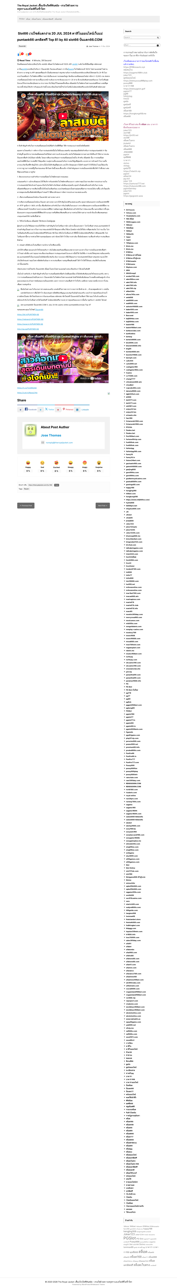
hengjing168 (131, 491)
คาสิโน (128, 1046)
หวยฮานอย (130, 1185)
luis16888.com (132, 581)
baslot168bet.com (133, 328)
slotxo (126, 163)
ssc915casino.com (133, 898)
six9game (130, 853)
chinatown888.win (134, 382)
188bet (129, 231)
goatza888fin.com (133, 481)
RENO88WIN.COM (133, 783)
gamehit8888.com (134, 466)
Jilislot (129, 515)
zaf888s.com (131, 1031)
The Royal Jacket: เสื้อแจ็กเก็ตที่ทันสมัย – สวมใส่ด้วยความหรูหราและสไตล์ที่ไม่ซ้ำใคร (95, 1282)
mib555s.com (131, 623)
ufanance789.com (133, 974)
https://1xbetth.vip (131, 171)
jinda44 (127, 143)
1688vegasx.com (133, 222)
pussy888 (127, 83)
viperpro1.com (132, 1001)
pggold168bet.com (134, 705)
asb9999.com (132, 300)
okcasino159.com (133, 663)
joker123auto (131, 527)
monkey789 (131, 632)
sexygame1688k (133, 838)
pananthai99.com (133, 675)
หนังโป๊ (128, 1179)
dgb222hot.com (132, 394)
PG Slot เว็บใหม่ (132, 690)
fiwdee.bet (130, 430)
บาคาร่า (127, 160)
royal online (131, 795)
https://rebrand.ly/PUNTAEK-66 (30, 319)
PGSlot (22, 19)
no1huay (129, 657)
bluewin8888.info (133, 346)
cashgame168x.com (134, 370)
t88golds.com (132, 910)
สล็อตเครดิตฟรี (47, 19)
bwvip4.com (131, 358)
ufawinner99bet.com (135, 980)
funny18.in (130, 457)
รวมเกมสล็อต (131, 1109)
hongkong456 (132, 497)
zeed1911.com (132, 1037)
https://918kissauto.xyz (134, 67)
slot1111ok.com (132, 871)
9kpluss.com (131, 267)
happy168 (130, 488)
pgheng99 (130, 708)
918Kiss (129, 252)
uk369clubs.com (133, 983)
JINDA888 (128, 152)
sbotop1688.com (133, 826)
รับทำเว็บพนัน (131, 1113)
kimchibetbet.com (133, 539)
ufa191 (128, 943)
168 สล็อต (130, 219)
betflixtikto (130, 334)
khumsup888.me (133, 536)
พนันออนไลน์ (131, 1094)
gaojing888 (131, 469)
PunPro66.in (131, 756)
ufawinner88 (131, 977)
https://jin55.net (130, 135)
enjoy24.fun (131, 409)
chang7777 (130, 379)
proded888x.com (133, 750)
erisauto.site (131, 415)
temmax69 (130, 916)
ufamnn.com (131, 968)
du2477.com (131, 400)
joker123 (127, 75)
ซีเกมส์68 (129, 1061)
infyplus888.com (133, 509)
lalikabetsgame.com (134, 548)
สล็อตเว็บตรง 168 (132, 1164)
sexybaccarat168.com (135, 835)
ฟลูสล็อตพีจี (130, 1106)
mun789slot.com (133, 645)
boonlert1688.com (133, 355)
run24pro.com (132, 799)
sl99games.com (132, 859)
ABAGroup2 (131, 273)
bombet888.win (132, 352)
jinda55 (148, 1232)
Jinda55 (129, 518)
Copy (56, 485)
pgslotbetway (129, 188)
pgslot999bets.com (134, 729)
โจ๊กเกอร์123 (131, 1212)
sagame (129, 805)
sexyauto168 (131, 832)
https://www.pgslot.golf (134, 89)
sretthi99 (130, 895)
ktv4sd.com (131, 545)
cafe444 (129, 361)
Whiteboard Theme (97, 1284)
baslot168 (130, 324)
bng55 (128, 349)
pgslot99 (130, 723)
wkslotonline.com (133, 1013)
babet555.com (132, 309)
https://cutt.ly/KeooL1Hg (27, 393)
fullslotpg (127, 96)
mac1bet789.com (133, 593)
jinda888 (130, 521)
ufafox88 (130, 956)
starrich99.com (132, 904)
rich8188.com (132, 789)
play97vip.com (132, 738)
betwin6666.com (133, 340)
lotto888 (129, 578)
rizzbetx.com (131, 792)
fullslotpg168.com (133, 451)
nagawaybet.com (133, 648)
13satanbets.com (133, 216)
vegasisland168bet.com (136, 992)
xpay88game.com (133, 1022)
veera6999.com (133, 989)
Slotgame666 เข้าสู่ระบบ (135, 877)
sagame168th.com (133, 814)
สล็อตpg (129, 1149)
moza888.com (132, 642)
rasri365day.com (133, 780)
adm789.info (131, 282)
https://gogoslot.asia (133, 196)
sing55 (126, 1244)
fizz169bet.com (132, 436)
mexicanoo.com (132, 620)
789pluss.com (132, 243)
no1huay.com (131, 660)
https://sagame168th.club (135, 72)
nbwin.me (130, 651)
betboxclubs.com (133, 331)
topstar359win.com (134, 931)
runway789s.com (133, 802)
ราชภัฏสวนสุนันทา (133, 1116)
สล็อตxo (129, 1152)
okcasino (152, 1235)
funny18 (129, 454)
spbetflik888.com (133, 886)
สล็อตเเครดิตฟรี (131, 1167)
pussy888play (132, 771)
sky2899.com (132, 856)
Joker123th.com (133, 533)
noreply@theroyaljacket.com (59, 442)
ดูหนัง (125, 101)
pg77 (128, 696)
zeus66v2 (130, 1040)
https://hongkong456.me (134, 113)
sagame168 (131, 808)
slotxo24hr (130, 883)
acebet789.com (132, 276)
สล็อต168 (58, 19)
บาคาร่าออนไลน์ (132, 1082)
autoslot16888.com (134, 306)
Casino (129, 373)
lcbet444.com (132, 554)
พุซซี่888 (127, 157)
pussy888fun (131, 768)
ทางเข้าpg (130, 1073)
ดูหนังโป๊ (127, 168)
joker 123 (127, 181)
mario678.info (132, 608)
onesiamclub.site (133, 669)
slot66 (75, 64)
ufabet (128, 946)
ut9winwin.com (132, 986)
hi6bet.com (131, 494)
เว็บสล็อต (129, 1203)
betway (129, 337)
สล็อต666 (130, 1134)
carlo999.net (131, 364)
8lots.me (129, 246)
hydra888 (130, 503)
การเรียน (129, 1043)
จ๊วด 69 (129, 1052)
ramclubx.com (132, 777)
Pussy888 (130, 765)
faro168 (129, 418)
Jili (127, 512)
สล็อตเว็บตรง (36, 19)
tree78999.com (132, 937)
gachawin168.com (133, 463)
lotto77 (129, 575)
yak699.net (131, 1025)
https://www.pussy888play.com (137, 80)
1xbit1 (128, 240)
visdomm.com (132, 1004)
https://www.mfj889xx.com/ (138, 500)
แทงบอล (129, 1209)
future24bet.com (133, 460)
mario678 (130, 602)
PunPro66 (130, 753)
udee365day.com (133, 940)
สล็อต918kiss (131, 1143)
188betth (130, 234)
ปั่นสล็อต (129, 1085)
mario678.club (132, 605)
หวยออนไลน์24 (132, 1182)
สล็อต (28, 19)
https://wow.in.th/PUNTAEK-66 (30, 324)
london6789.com (133, 569)
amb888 (129, 297)
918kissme (130, 264)
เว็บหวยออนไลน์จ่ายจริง (135, 1206)
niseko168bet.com (134, 654)
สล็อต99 (129, 1146)
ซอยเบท (129, 1058)
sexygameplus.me (133, 841)
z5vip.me (130, 1028)
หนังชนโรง (128, 70)
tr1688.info (130, 934)
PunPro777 (130, 759)
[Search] (158, 38)
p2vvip (129, 672)
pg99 (125, 93)
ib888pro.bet (131, 506)
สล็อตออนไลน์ (131, 1155)
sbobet (129, 823)
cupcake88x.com (133, 388)
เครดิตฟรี (129, 1191)
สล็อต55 (129, 1128)
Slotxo (128, 880)
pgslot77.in (130, 720)
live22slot (130, 566)
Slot (127, 865)
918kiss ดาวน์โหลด (133, 255)
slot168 (126, 133)
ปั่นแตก (71, 69)
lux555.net (130, 584)
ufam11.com (131, 965)
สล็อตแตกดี (130, 1170)
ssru (128, 901)
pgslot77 (127, 91)
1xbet (128, 237)
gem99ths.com (132, 472)
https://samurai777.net (134, 183)
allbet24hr (130, 291)
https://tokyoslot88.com (134, 186)
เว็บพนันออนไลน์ (132, 1200)
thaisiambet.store (133, 919)
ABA (128, 270)
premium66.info (133, 747)
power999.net (132, 744)
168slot (129, 225)
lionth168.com (132, 560)
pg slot (126, 178)
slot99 (126, 137)
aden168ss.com (132, 279)
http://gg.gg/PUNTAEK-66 (28, 329)
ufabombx (130, 949)
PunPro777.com (132, 762)
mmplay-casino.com (134, 629)
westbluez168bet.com (135, 1007)
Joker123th (139, 1235)
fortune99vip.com (133, 439)
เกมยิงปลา (130, 1188)
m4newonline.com (134, 587)
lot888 (129, 572)
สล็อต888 (127, 149)
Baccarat (129, 316)
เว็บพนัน (129, 1197)
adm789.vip (131, 288)
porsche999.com (133, 741)
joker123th (130, 530)
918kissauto (131, 261)
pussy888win (131, 774)
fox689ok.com (132, 442)
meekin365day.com (134, 614)
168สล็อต (129, 228)
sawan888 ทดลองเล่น (134, 817)
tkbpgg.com (131, 928)
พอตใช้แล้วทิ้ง (131, 1097)
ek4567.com (131, 406)
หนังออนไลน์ (130, 1176)
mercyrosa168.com (134, 617)
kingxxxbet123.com (134, 542)
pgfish (128, 702)
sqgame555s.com (133, 892)
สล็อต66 (127, 116)
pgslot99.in (131, 726)
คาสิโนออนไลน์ (131, 1049)
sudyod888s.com (133, 907)
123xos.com (131, 213)
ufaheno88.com (132, 959)
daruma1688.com (133, 391)
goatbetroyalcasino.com (136, 478)
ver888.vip (130, 998)
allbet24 (127, 176)
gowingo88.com (133, 485)
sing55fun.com (132, 847)
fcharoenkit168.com (134, 421)
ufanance (130, 971)
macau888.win (132, 596)
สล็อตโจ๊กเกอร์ (131, 1173)
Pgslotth (129, 732)
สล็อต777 (129, 1137)
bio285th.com (132, 343)
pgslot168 (130, 714)
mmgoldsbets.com (133, 626)
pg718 (128, 693)
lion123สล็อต (131, 557)
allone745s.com (132, 294)
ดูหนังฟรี (127, 104)
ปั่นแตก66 (22, 46)
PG (127, 684)
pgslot (126, 154)
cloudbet (129, 385)
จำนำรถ (129, 1055)
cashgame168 (132, 367)
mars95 (129, 611)
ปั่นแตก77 (129, 1091)
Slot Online (130, 868)
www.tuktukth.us (133, 1019)
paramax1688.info (133, 681)
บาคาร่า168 (128, 86)
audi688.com (131, 303)
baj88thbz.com (132, 318)
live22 (126, 98)
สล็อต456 (130, 1125)
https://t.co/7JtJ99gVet (27, 388)
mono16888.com (133, 638)
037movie (130, 210)
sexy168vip (131, 829)
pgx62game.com (133, 735)
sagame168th (131, 811)
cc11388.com (131, 376)
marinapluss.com (133, 599)
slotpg (126, 165)
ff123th (129, 427)
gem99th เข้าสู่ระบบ (136, 1229)
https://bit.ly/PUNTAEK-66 (28, 314)
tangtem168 (131, 913)
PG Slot (129, 687)
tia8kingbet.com (133, 925)
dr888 (128, 397)
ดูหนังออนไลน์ (129, 78)
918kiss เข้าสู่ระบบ (133, 258)
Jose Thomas (93, 46)
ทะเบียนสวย (130, 1070)
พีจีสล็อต (129, 1100)
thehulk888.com (133, 922)
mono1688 (130, 635)
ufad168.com (131, 952)
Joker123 (130, 524)
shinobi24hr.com (133, 844)
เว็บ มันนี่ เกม (131, 1194)
